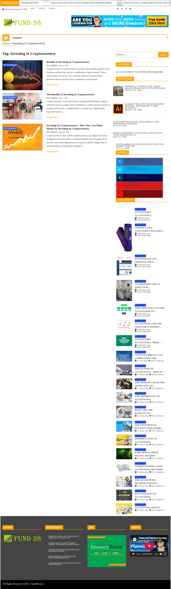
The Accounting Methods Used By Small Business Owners (146, 482)
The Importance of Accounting (147, 398)
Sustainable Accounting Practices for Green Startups (149, 214)
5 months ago (144, 290)
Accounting (123, 72)
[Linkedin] (130, 9)
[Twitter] (122, 9)
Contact (41, 8)
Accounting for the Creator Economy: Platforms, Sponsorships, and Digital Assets (148, 326)
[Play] (133, 554)
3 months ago (144, 233)
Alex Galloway (144, 220)
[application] (149, 546)
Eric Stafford (51, 65)
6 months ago (144, 314)
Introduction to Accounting (146, 440)
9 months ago (144, 345)
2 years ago (143, 374)
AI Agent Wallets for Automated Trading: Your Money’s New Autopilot (63, 543)
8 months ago (144, 329)
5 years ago (143, 402)
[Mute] (161, 554)
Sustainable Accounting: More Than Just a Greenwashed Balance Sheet (147, 341)
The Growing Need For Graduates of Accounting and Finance (149, 384)
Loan (158, 72)
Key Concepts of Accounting (146, 495)
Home (32, 8)
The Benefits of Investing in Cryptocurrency (70, 94)
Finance (153, 72)
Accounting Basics (147, 507)
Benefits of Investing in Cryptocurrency (68, 62)
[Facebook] (118, 9)
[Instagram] (126, 9)
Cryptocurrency (10, 65)
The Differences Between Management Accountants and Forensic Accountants (150, 427)
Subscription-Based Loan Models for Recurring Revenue (63, 550)
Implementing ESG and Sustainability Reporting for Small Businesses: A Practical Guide (149, 310)
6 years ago (143, 472)
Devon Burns (158, 374)
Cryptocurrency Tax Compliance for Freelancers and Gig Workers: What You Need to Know (149, 357)
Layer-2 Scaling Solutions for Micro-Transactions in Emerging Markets (69, 3)
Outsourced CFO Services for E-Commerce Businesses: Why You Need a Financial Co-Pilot (149, 261)
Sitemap (52, 8)
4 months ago (144, 265)
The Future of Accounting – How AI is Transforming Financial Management (150, 371)
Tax (161, 72)
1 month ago (143, 218)
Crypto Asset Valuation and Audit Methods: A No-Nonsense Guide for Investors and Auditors (148, 230)
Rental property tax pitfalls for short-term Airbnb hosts (62, 557)
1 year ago (143, 361)
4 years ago (143, 388)
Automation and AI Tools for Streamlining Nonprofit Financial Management (148, 286)
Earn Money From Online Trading (146, 454)
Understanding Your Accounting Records (149, 468)
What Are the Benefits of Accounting (144, 412)
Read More (52, 85)
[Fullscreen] (165, 554)
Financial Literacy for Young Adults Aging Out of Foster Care (63, 537)
